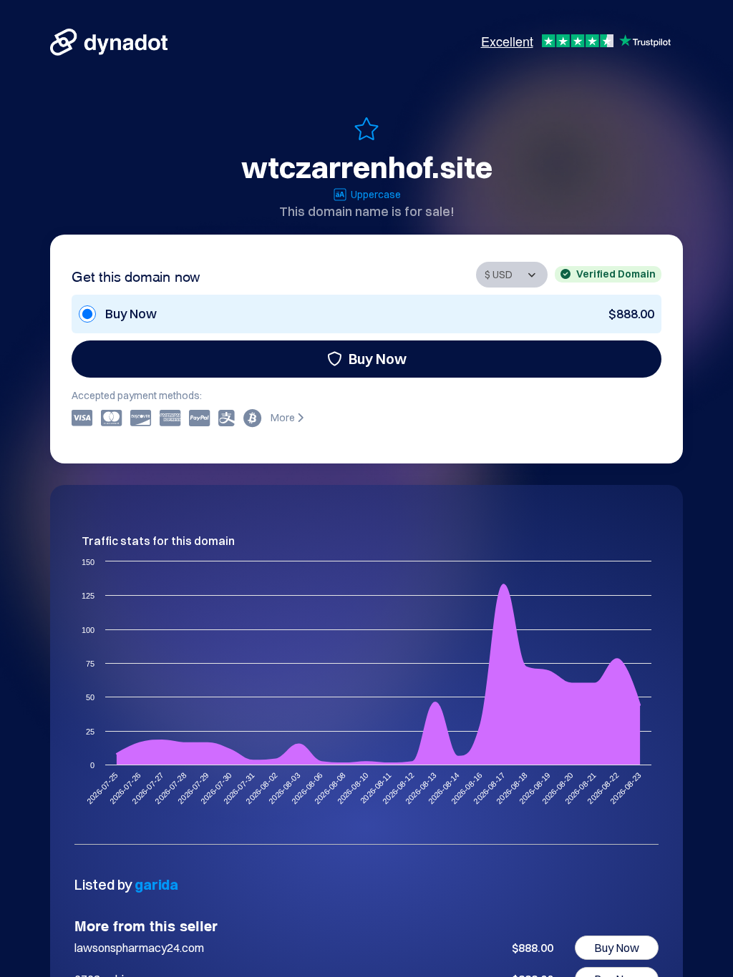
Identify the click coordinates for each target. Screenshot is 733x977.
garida (156, 884)
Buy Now (378, 359)
